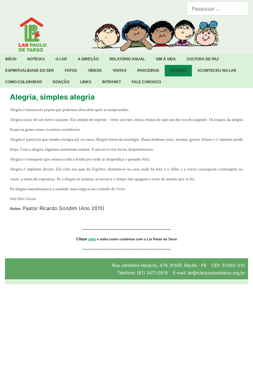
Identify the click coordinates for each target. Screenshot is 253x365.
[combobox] (217, 8)
